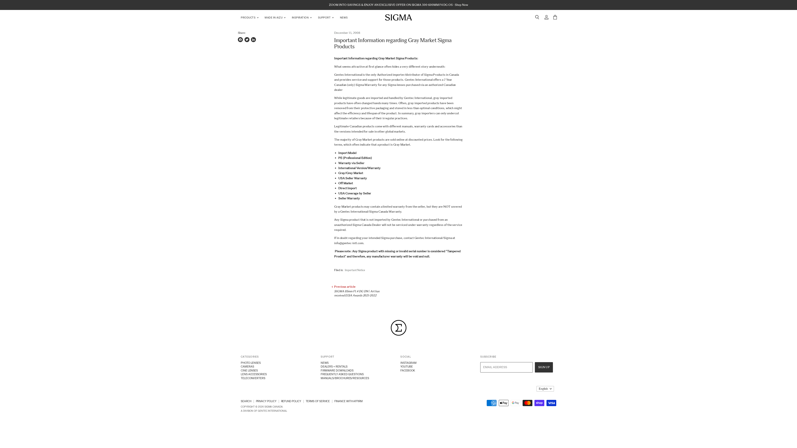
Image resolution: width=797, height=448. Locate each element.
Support (324, 17)
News (344, 17)
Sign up (544, 367)
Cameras (247, 366)
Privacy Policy (266, 401)
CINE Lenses (249, 370)
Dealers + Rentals (334, 366)
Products (248, 17)
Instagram (408, 362)
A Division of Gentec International (264, 410)
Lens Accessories (254, 374)
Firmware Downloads (337, 370)
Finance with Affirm (348, 401)
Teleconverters (253, 378)
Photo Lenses (251, 362)
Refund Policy (291, 401)
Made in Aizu (274, 17)
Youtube (406, 366)
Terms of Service (318, 401)
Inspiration (300, 17)
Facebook (407, 370)
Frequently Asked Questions (342, 374)
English (543, 389)
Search (246, 401)
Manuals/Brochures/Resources (345, 378)
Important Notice (355, 270)
